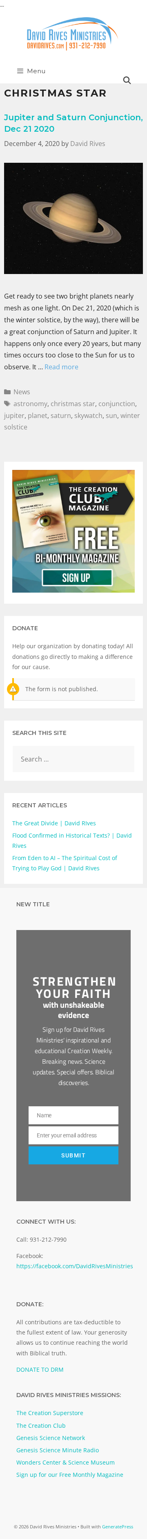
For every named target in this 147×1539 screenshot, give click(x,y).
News (21, 391)
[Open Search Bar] (127, 80)
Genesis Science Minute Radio (57, 1450)
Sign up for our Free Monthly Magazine (69, 1474)
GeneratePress (117, 1526)
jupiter (14, 415)
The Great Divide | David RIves (54, 823)
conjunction (116, 403)
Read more (61, 366)
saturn (61, 415)
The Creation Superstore (49, 1413)
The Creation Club (41, 1425)
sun (111, 415)
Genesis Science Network (50, 1438)
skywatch (88, 415)
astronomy (30, 403)
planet (37, 415)
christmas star (73, 403)
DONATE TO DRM (40, 1369)
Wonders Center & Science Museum (65, 1462)
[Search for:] (73, 759)
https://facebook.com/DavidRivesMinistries (74, 1266)
